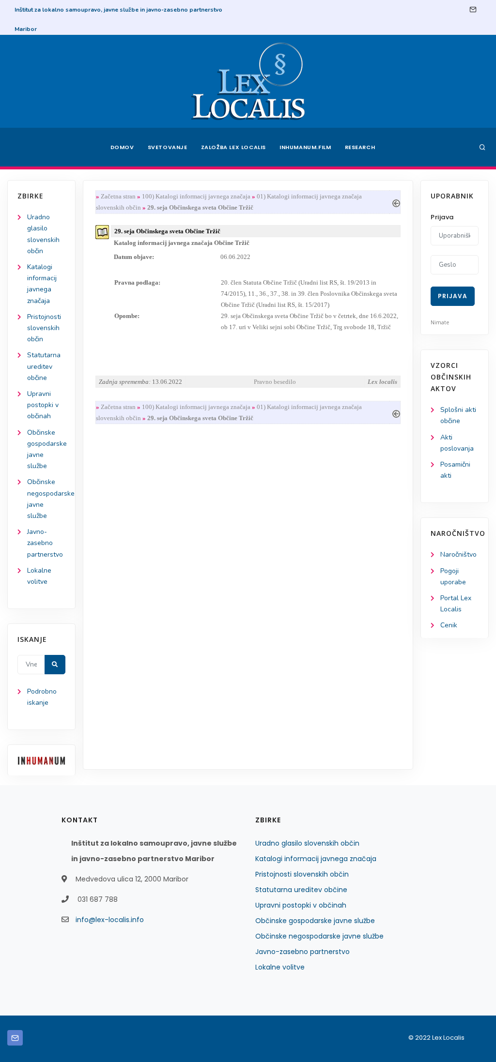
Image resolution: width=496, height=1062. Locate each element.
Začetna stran (118, 196)
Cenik (448, 625)
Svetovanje (167, 147)
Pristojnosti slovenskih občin (44, 328)
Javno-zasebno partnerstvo (45, 543)
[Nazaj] (396, 202)
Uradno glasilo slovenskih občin (307, 843)
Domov (122, 147)
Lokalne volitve (280, 967)
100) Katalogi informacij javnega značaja (196, 196)
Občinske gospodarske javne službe (315, 920)
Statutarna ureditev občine (44, 366)
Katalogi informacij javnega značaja (315, 859)
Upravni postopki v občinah (43, 405)
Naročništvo (458, 554)
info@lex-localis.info (110, 920)
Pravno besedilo (275, 381)
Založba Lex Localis (233, 147)
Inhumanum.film (305, 147)
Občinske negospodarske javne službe (319, 936)
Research (360, 147)
